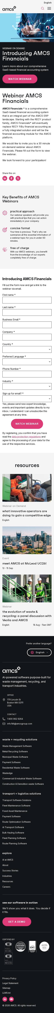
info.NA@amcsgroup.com (19, 723)
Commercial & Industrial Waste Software (22, 778)
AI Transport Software (13, 827)
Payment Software (11, 762)
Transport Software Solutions (16, 800)
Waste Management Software (17, 746)
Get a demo (16, 921)
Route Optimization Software (16, 822)
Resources (7, 881)
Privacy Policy (9, 978)
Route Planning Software (14, 843)
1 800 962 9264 (15, 719)
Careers (6, 886)
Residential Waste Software (16, 767)
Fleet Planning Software (14, 838)
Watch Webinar (20, 78)
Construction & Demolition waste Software (23, 784)
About (5, 865)
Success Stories (10, 870)
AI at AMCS (7, 859)
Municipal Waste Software (15, 757)
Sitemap (6, 988)
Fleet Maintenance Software (16, 805)
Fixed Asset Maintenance (14, 811)
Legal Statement (10, 983)
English (48, 2)
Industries (7, 876)
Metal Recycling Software (15, 751)
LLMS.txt (6, 992)
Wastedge (7, 773)
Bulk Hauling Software (13, 832)
